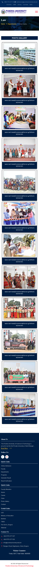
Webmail (3, 527)
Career (3, 495)
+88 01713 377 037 (9, 536)
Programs (4, 475)
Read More (4, 448)
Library (19, 4)
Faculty (3, 469)
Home (3, 24)
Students (9, 4)
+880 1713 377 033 (9, 2)
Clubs (2, 498)
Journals (25, 4)
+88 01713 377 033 (9, 539)
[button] (36, 11)
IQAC (31, 4)
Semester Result (6, 478)
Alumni (3, 492)
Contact (3, 504)
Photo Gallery (5, 501)
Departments (12, 24)
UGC (2, 512)
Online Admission (6, 466)
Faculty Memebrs (6, 489)
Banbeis (3, 518)
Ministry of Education (7, 515)
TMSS (3, 521)
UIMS (14, 4)
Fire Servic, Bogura (7, 524)
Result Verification (6, 481)
